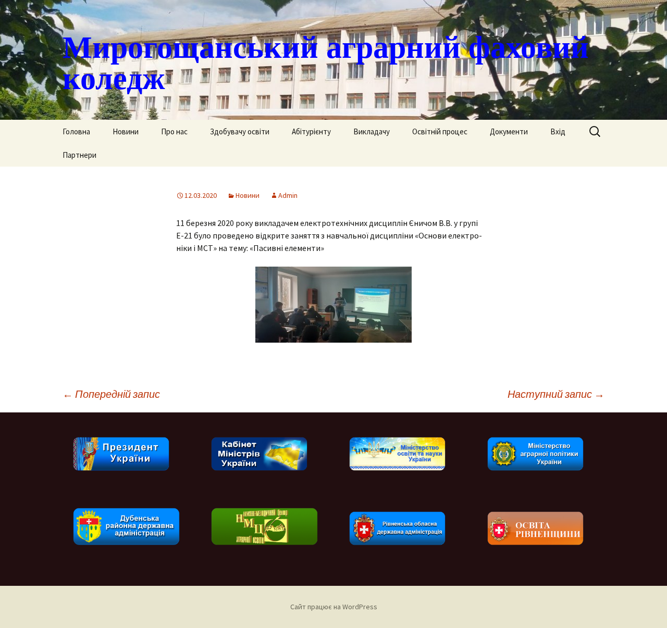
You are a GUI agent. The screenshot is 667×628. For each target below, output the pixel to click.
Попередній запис (111, 393)
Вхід (557, 131)
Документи (509, 131)
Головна (76, 131)
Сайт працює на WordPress (333, 606)
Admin (288, 195)
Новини (126, 131)
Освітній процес (439, 131)
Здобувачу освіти (239, 131)
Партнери (79, 155)
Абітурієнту (311, 131)
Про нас (174, 131)
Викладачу (371, 131)
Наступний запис (556, 393)
